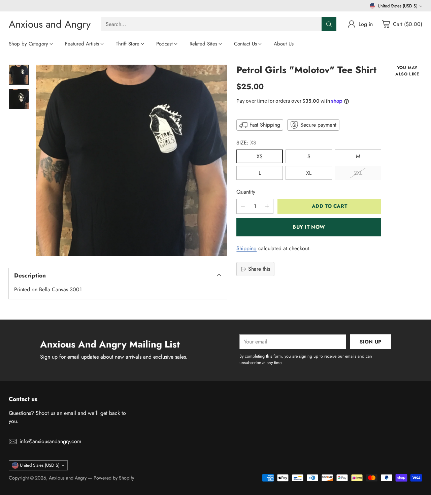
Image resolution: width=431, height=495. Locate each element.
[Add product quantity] (267, 206)
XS (260, 156)
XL (308, 173)
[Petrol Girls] (131, 160)
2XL (358, 173)
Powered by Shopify (114, 477)
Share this (259, 269)
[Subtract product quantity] (243, 206)
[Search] (329, 24)
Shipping (246, 248)
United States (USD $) (398, 6)
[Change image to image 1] (19, 75)
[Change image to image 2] (19, 99)
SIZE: (246, 142)
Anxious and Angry (68, 477)
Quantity (245, 192)
